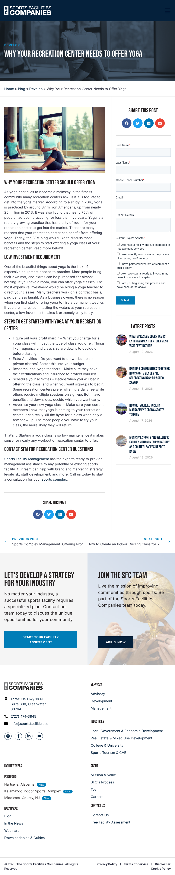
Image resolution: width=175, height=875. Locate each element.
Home (9, 89)
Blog (21, 89)
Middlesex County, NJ (22, 798)
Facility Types (13, 766)
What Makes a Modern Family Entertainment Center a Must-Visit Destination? (149, 341)
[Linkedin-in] (28, 736)
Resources (11, 809)
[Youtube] (39, 736)
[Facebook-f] (18, 736)
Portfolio (10, 776)
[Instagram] (8, 736)
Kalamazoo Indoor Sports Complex (32, 791)
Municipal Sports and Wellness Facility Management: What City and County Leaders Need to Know (149, 444)
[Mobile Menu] (167, 11)
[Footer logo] (23, 686)
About (94, 766)
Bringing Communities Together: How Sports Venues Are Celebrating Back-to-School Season (149, 375)
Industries (97, 721)
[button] (38, 514)
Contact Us (98, 805)
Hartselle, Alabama (19, 784)
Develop (12, 45)
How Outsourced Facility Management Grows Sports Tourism (146, 410)
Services (96, 684)
